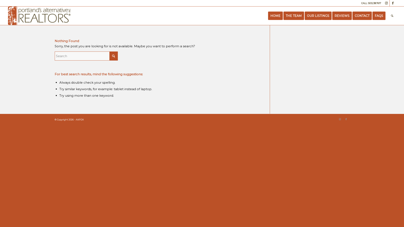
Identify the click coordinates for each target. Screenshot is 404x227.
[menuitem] (275, 16)
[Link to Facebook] (393, 3)
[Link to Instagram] (386, 3)
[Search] (392, 16)
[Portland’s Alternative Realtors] (39, 16)
